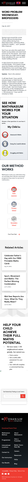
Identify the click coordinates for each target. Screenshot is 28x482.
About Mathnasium (18, 434)
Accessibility (5, 471)
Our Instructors (7, 457)
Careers (16, 451)
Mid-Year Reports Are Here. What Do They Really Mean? (14, 299)
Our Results (5, 463)
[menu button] (18, 3)
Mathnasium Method (6, 434)
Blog (15, 464)
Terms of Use (21, 471)
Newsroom (17, 455)
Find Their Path (12, 234)
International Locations (6, 446)
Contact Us (5, 452)
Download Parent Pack (9, 428)
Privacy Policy (13, 471)
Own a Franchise (17, 440)
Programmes (6, 440)
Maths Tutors (18, 446)
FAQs (16, 459)
